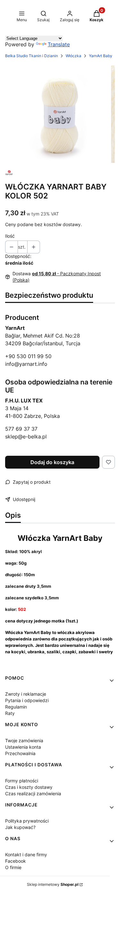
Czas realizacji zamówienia (33, 793)
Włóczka (73, 55)
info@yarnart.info (26, 364)
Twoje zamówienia (24, 740)
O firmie (13, 867)
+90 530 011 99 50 (28, 356)
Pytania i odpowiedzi (27, 700)
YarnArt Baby (100, 55)
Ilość (10, 236)
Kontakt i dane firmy (26, 854)
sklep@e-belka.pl (26, 436)
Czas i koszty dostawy (28, 787)
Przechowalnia (20, 753)
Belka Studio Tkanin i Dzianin (31, 55)
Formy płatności (21, 780)
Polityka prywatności (27, 821)
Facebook (15, 861)
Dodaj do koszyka (52, 462)
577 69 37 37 (21, 429)
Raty (10, 713)
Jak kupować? (20, 827)
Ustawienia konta (23, 747)
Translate (59, 44)
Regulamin (16, 706)
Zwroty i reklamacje (25, 694)
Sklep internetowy (52, 884)
